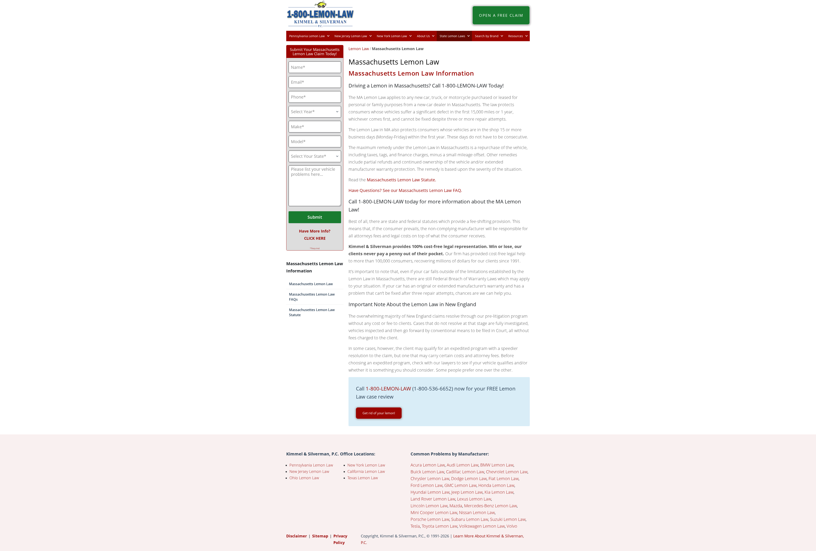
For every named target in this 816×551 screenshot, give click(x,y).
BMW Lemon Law (496, 465)
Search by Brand (487, 36)
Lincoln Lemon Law (429, 506)
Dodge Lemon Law (469, 478)
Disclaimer (296, 535)
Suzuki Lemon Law (508, 519)
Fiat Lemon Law (503, 478)
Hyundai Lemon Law (430, 492)
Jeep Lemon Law (467, 492)
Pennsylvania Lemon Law (307, 36)
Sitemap (320, 535)
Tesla (415, 526)
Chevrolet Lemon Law (506, 472)
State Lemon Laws (452, 36)
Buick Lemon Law (427, 472)
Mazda (455, 506)
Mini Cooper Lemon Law (434, 512)
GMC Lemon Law (460, 485)
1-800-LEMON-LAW (388, 388)
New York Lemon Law (392, 36)
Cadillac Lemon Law (465, 472)
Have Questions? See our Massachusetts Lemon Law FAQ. (405, 190)
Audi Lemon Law (462, 465)
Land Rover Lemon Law (433, 499)
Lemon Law (358, 48)
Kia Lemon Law (498, 492)
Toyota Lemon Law (439, 526)
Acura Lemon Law (428, 465)
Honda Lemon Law (496, 485)
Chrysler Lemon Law (430, 478)
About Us (423, 36)
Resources (515, 36)
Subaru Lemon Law (469, 519)
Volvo (512, 526)
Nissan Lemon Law (477, 512)
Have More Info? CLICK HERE (314, 234)
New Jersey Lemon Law (350, 36)
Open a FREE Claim (501, 15)
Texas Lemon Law (362, 477)
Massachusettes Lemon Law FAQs (312, 297)
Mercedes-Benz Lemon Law (490, 506)
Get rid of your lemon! (379, 413)
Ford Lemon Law (426, 485)
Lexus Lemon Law (474, 499)
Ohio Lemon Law (304, 477)
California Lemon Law (366, 471)
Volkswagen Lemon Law (482, 526)
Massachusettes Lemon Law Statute (312, 312)
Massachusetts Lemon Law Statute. (401, 180)
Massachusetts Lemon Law (311, 284)
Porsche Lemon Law (430, 519)
